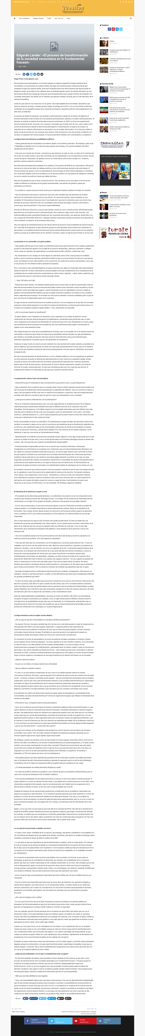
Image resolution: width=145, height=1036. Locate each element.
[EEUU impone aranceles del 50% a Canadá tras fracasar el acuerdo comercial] (104, 100)
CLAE (58, 2)
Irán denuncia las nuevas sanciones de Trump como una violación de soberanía (119, 109)
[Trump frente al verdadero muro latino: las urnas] (104, 207)
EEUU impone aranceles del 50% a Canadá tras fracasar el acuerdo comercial (119, 99)
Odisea (111, 41)
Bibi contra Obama (18, 1012)
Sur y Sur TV (65, 2)
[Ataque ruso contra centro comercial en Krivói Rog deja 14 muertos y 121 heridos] (104, 89)
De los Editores (41, 2)
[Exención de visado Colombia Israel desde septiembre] (104, 120)
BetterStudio (92, 1032)
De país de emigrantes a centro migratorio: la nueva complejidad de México (119, 69)
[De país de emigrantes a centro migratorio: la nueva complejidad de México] (104, 70)
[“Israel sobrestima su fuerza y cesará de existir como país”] (104, 198)
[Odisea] (104, 43)
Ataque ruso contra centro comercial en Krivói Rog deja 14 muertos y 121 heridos (119, 89)
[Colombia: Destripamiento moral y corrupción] (104, 61)
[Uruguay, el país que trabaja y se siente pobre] (104, 52)
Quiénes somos (51, 2)
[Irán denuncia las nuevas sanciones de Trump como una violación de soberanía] (104, 110)
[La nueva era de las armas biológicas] (104, 215)
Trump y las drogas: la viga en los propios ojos (114, 156)
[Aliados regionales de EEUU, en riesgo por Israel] (104, 129)
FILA (71, 2)
